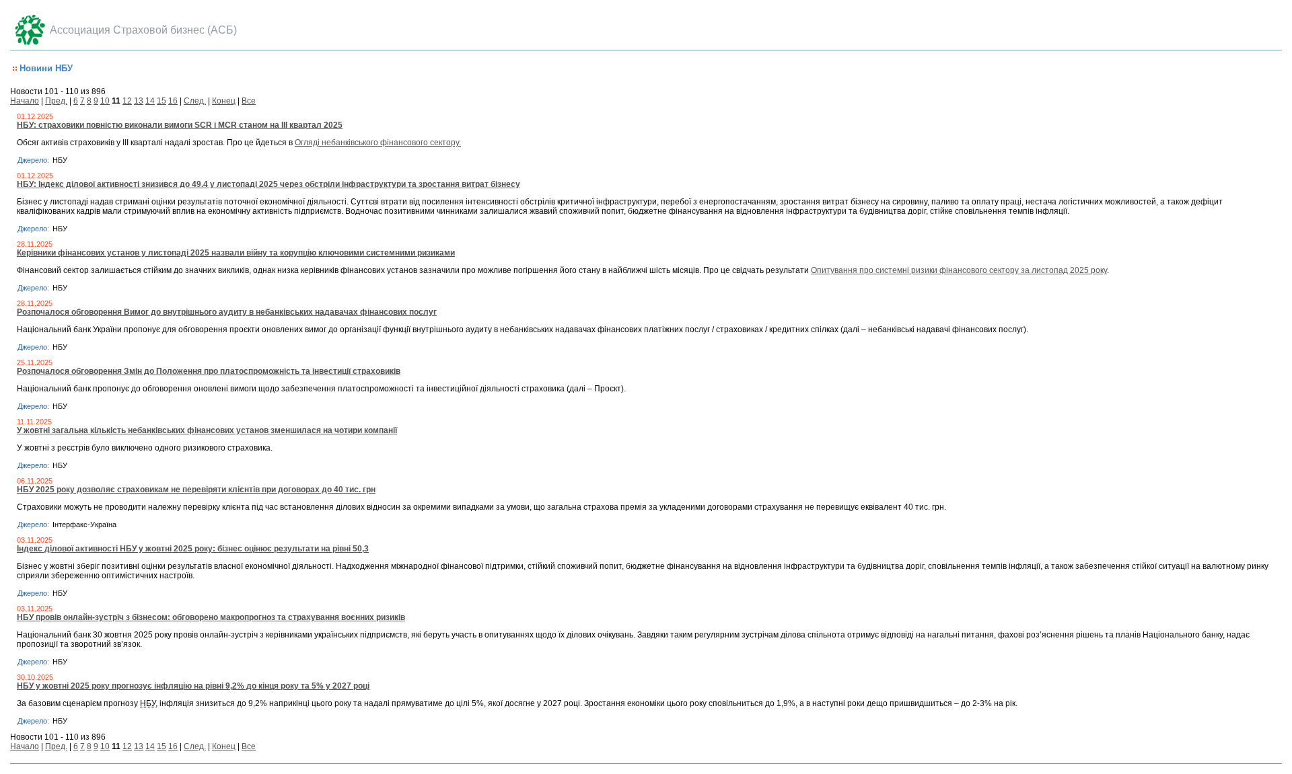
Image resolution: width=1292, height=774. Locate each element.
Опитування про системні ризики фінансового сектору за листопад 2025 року (959, 270)
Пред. (56, 101)
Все (249, 101)
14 (150, 101)
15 (161, 101)
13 (138, 101)
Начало (24, 101)
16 (173, 101)
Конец (224, 101)
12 (127, 101)
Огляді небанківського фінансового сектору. (378, 142)
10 (105, 101)
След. (195, 101)
